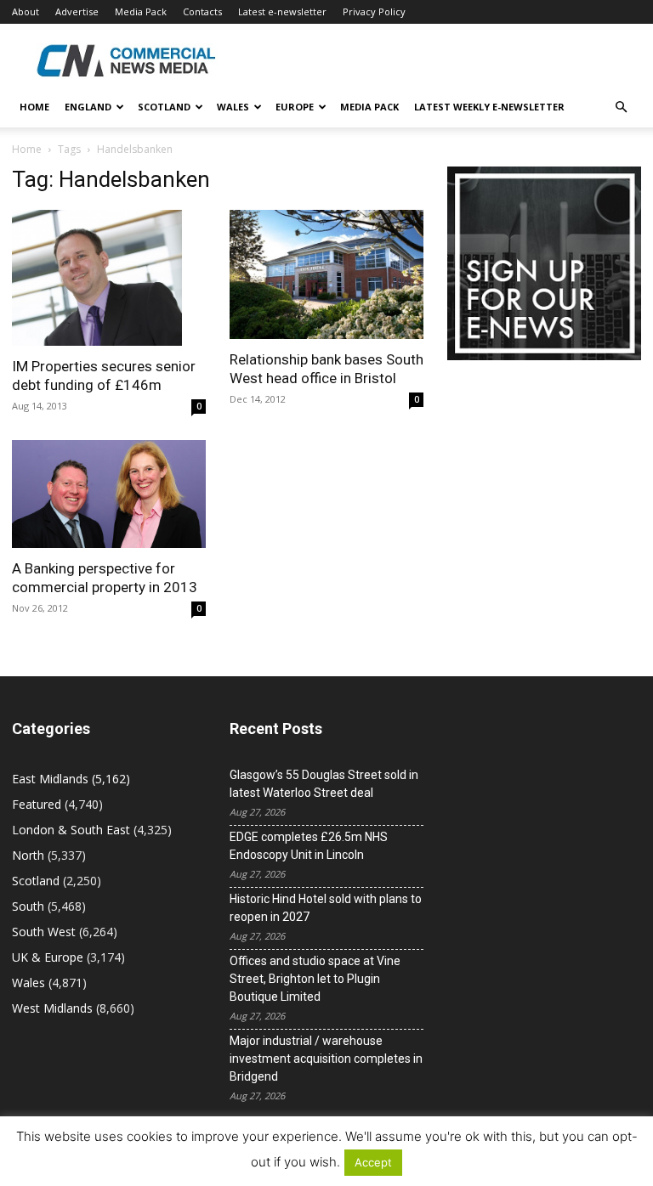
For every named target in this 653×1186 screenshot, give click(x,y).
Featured (36, 804)
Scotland (164, 106)
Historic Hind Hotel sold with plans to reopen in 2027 (326, 907)
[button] (620, 107)
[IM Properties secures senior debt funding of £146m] (109, 278)
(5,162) (71, 779)
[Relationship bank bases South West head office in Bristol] (326, 274)
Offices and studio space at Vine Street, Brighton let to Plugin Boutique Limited (315, 978)
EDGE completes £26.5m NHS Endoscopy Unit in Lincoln (309, 845)
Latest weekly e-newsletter (489, 106)
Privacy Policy (374, 11)
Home (34, 106)
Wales (233, 106)
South (28, 906)
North (28, 855)
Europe (294, 106)
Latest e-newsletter (282, 11)
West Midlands (52, 1008)
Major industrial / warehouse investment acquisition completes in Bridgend (326, 1058)
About (25, 11)
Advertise (77, 11)
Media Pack (141, 11)
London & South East (71, 830)
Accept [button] (373, 1162)
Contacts (202, 11)
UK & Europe (47, 957)
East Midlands (50, 779)
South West (44, 931)
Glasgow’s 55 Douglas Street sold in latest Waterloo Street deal (324, 783)
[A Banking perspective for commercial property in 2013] (109, 494)
